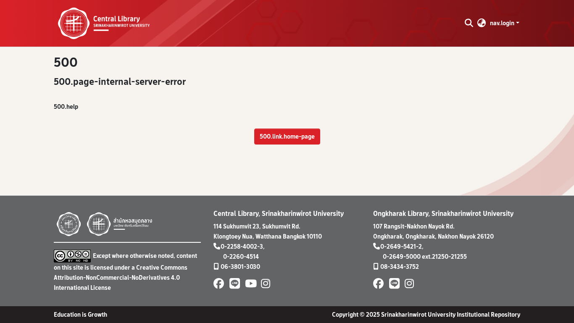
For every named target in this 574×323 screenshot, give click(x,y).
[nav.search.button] (468, 23)
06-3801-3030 (240, 266)
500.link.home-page (287, 136)
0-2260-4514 (241, 256)
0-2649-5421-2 (401, 246)
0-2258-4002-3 (242, 246)
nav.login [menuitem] (502, 23)
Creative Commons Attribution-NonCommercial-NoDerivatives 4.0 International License (120, 277)
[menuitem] (482, 23)
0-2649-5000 (402, 256)
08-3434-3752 (399, 266)
